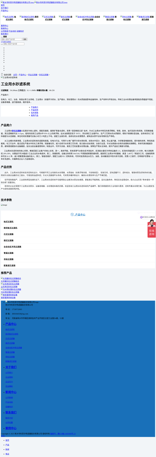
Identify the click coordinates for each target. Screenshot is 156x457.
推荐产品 (34, 115)
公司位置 (9, 423)
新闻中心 (4, 28)
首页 (3, 5)
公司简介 (9, 373)
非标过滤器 (8, 259)
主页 (15, 75)
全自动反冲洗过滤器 (12, 247)
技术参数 (34, 113)
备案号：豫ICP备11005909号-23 (63, 434)
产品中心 (4, 11)
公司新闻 (4, 31)
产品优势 (34, 110)
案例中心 (4, 26)
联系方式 (9, 418)
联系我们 (4, 34)
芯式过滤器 (8, 234)
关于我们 (4, 8)
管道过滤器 (8, 253)
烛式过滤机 (8, 222)
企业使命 (9, 377)
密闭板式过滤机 (10, 228)
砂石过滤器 (43, 75)
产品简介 (34, 107)
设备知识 (20, 31)
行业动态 (12, 31)
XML (3, 436)
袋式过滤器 (8, 240)
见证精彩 (9, 386)
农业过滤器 (32, 75)
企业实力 (9, 382)
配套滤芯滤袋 (9, 265)
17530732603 (6, 42)
